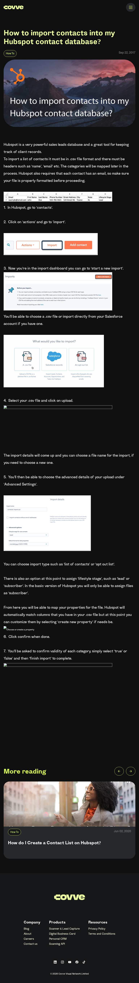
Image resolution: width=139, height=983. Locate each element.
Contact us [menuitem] (30, 944)
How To (10, 53)
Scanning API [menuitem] (57, 944)
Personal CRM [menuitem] (58, 939)
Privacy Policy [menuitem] (96, 929)
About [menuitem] (27, 934)
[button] (119, 772)
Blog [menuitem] (26, 929)
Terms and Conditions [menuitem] (101, 934)
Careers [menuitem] (29, 939)
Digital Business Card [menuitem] (62, 934)
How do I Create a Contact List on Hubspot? (54, 843)
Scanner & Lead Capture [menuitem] (64, 929)
